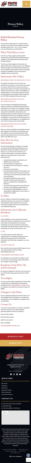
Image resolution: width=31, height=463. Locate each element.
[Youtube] (20, 374)
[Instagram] (14, 374)
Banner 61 (19, 456)
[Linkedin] (17, 374)
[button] (28, 455)
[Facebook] (11, 374)
